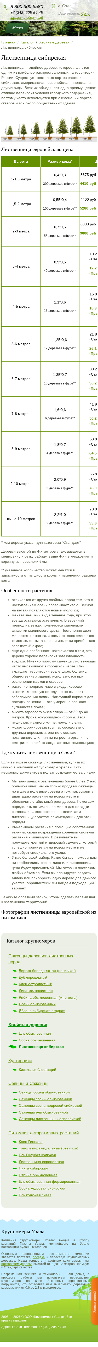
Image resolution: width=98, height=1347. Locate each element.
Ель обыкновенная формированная (49, 1181)
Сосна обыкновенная (37, 1040)
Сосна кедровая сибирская (42, 1188)
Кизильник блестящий (37, 1069)
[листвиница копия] (49, 140)
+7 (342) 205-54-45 (26, 12)
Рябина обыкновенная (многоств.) (48, 997)
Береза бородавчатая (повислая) (47, 971)
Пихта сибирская (33, 1168)
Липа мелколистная (36, 991)
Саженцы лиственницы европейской (50, 1119)
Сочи (85, 13)
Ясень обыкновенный (37, 1004)
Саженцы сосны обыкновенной (45, 1099)
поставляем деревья (16, 1264)
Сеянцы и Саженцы (28, 1083)
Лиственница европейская (41, 1162)
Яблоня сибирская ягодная (42, 1011)
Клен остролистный (35, 984)
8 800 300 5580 (26, 6)
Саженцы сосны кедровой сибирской (50, 1105)
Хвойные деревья (27, 1024)
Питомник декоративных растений (43, 1132)
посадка (39, 1257)
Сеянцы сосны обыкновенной (44, 1092)
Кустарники (20, 1060)
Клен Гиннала (31, 1142)
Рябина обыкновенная (38, 1175)
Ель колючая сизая (35, 1195)
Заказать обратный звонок (26, 18)
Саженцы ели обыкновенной (43, 1112)
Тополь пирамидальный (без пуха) (48, 1148)
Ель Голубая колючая (37, 1155)
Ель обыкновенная (35, 1033)
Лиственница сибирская (41, 1047)
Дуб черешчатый (33, 977)
